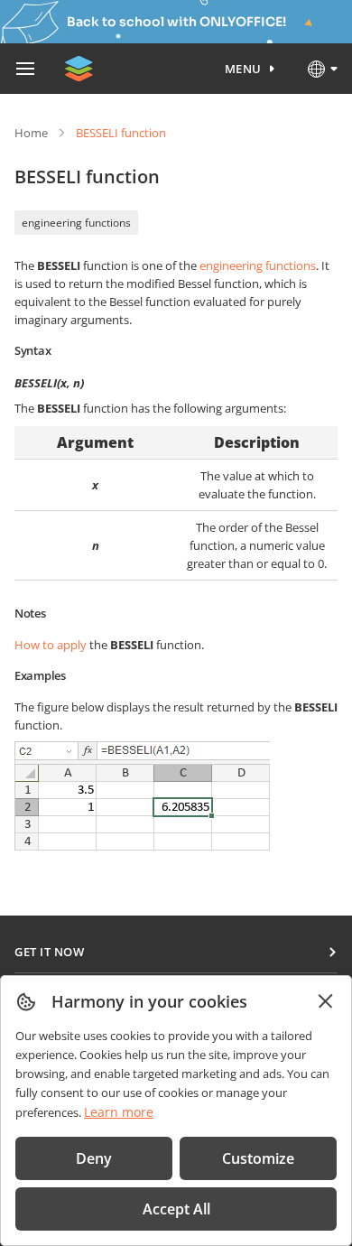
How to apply (50, 645)
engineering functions (76, 222)
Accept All (176, 1209)
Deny (94, 1158)
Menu (243, 68)
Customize (258, 1158)
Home (31, 133)
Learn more (118, 1111)
